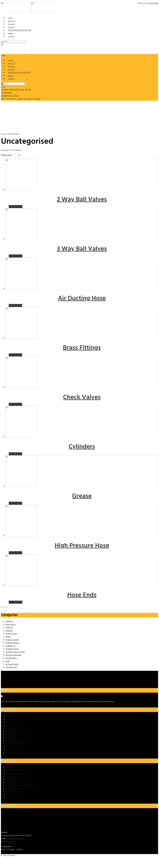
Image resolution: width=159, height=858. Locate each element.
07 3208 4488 (152, 3)
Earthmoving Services (14, 788)
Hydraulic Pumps (12, 649)
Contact (11, 36)
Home (3, 134)
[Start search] (2, 84)
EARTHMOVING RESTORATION (19, 30)
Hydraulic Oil (10, 646)
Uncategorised (11, 667)
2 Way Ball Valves (82, 199)
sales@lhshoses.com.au (15, 838)
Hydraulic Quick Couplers (15, 652)
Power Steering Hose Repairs (17, 773)
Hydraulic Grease (12, 639)
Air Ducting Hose (82, 298)
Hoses (8, 636)
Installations (10, 782)
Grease (82, 496)
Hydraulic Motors (12, 642)
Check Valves (82, 397)
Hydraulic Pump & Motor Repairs (18, 779)
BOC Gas (9, 794)
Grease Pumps (11, 633)
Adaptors (9, 621)
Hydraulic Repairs (12, 767)
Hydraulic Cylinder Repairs (16, 776)
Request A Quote (15, 206)
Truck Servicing (11, 797)
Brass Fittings (82, 348)
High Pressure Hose (82, 546)
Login (3, 86)
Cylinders (82, 447)
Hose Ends (81, 595)
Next (6, 607)
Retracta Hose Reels (13, 655)
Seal (7, 749)
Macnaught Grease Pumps (16, 740)
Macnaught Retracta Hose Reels (18, 743)
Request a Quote (15, 305)
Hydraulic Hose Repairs (14, 770)
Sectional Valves (12, 664)
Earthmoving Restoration (15, 791)
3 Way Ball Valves (82, 249)
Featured (9, 630)
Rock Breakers (11, 658)
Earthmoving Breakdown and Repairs (20, 785)
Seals (8, 661)
